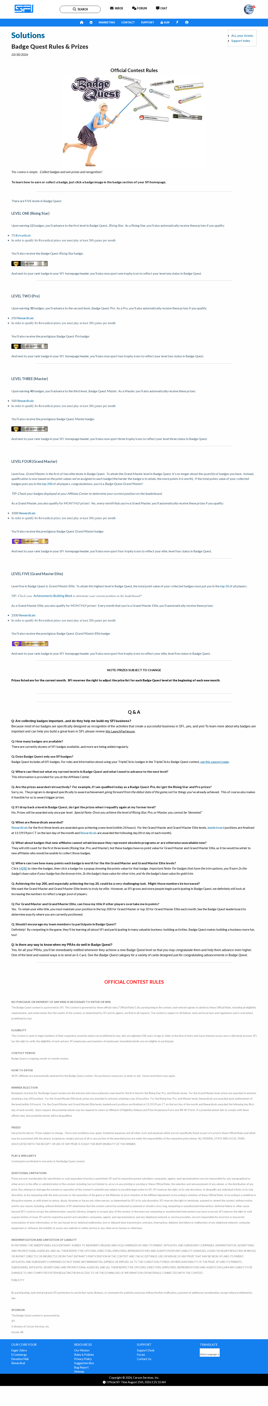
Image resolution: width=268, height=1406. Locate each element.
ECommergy (19, 1354)
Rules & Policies (84, 1354)
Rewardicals (23, 235)
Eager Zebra (19, 1350)
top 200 (47, 484)
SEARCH (82, 9)
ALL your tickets (242, 35)
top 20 (224, 586)
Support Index (240, 40)
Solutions (28, 35)
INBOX (118, 8)
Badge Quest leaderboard (225, 909)
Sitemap (79, 1371)
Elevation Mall (19, 1359)
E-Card (81, 955)
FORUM (141, 8)
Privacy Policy (83, 1359)
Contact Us (144, 1359)
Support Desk (145, 1350)
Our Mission (81, 1350)
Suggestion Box (84, 1363)
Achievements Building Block (52, 596)
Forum (141, 1354)
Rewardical (18, 1363)
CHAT (163, 8)
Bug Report (81, 1367)
